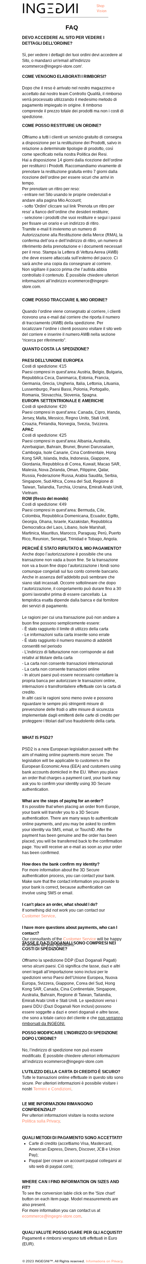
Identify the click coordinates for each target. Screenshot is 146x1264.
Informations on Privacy (104, 1261)
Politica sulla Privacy (41, 1121)
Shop (100, 6)
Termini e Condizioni (52, 1089)
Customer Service (38, 916)
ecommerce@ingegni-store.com (51, 1216)
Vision (102, 11)
